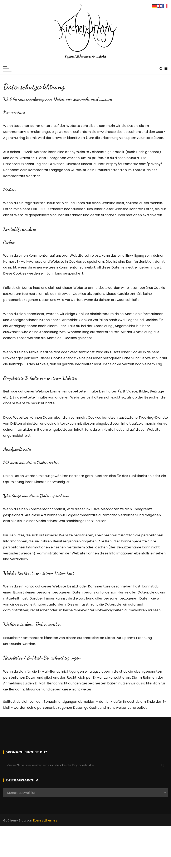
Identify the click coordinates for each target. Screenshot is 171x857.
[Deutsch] (154, 5)
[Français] (165, 5)
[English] (159, 5)
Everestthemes (45, 820)
